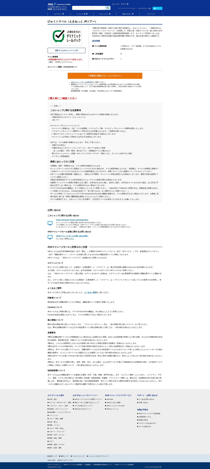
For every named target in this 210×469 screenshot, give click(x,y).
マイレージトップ (78, 456)
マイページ (151, 14)
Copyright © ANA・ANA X (54, 467)
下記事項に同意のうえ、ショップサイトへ (105, 76)
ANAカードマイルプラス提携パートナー (88, 399)
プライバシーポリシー (54, 464)
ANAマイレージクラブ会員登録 (149, 413)
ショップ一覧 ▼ (82, 14)
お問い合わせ (143, 402)
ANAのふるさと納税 (113, 402)
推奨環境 (88, 464)
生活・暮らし (53, 422)
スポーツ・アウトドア (57, 431)
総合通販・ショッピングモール (60, 412)
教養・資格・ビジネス (57, 444)
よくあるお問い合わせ (146, 399)
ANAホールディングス (65, 460)
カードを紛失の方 (145, 426)
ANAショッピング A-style (115, 406)
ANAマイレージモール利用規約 (81, 82)
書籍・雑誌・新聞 (55, 438)
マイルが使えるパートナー (83, 406)
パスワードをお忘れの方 (147, 423)
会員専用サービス (145, 417)
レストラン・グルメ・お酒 (58, 406)
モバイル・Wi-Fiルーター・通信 (60, 402)
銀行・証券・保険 (55, 448)
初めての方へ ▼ (128, 14)
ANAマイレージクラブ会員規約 (124, 464)
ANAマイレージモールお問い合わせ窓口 (72, 236)
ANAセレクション (113, 409)
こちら (71, 239)
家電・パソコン (54, 425)
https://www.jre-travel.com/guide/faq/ (72, 220)
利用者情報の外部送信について (103, 464)
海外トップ (64, 456)
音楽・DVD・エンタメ (57, 435)
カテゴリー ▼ (59, 14)
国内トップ (53, 456)
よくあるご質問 (90, 292)
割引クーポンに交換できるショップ (86, 402)
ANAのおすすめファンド (82, 409)
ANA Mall (110, 399)
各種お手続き (143, 420)
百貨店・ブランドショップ (58, 409)
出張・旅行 (53, 399)
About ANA (51, 460)
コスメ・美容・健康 (56, 419)
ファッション (53, 415)
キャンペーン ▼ (105, 14)
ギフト (51, 441)
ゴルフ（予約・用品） (57, 428)
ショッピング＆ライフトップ (98, 456)
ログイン (158, 8)
